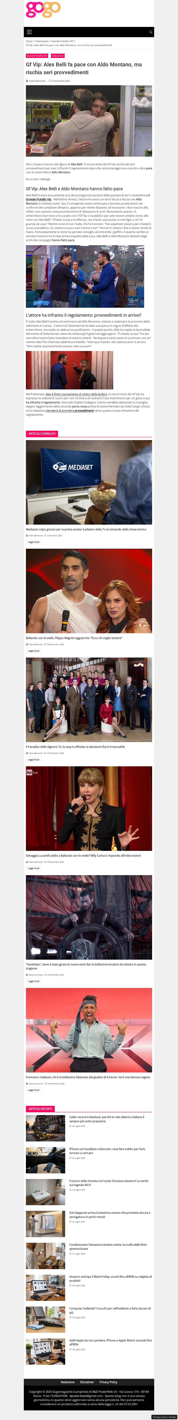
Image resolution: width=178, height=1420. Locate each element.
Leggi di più (33, 541)
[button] (150, 32)
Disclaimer (87, 1382)
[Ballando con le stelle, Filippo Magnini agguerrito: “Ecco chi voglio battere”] (89, 591)
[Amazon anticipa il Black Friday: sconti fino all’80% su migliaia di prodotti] (45, 1288)
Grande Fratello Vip (38, 199)
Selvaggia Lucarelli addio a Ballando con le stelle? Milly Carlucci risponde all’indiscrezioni (83, 855)
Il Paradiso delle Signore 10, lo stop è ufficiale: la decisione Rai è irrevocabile (75, 747)
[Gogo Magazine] (43, 13)
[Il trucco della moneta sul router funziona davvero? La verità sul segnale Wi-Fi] (45, 1192)
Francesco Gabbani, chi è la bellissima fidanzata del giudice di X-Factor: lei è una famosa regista (88, 1077)
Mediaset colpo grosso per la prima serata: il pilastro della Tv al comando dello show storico (86, 529)
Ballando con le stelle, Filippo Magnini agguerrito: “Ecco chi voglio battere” (74, 638)
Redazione (68, 1382)
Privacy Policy (108, 1382)
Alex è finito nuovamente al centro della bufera (76, 394)
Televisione (57, 55)
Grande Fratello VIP (37, 55)
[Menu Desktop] (29, 32)
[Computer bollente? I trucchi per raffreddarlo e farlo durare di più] (45, 1319)
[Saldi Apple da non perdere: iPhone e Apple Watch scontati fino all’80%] (45, 1351)
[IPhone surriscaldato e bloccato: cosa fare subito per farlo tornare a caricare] (45, 1160)
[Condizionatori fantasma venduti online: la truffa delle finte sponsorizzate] (45, 1256)
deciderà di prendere (70, 411)
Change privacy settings (164, 1416)
